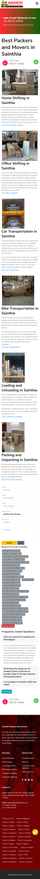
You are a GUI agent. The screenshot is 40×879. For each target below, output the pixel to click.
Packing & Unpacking (9, 777)
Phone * (4, 503)
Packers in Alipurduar (25, 840)
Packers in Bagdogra (23, 819)
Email (3, 495)
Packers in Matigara (9, 840)
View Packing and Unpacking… (12, 480)
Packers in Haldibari (24, 837)
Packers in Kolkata (9, 822)
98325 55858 (16, 63)
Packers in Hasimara (25, 858)
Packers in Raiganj (8, 826)
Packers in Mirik (23, 855)
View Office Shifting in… (10, 193)
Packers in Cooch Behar (10, 847)
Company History (28, 758)
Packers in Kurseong (25, 862)
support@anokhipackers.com (17, 803)
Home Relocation (8, 758)
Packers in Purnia (8, 819)
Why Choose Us (28, 772)
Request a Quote (8, 626)
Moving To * (5, 519)
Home (5, 25)
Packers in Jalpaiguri (23, 826)
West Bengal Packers (17, 25)
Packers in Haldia (23, 829)
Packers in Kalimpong (9, 858)
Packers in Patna (23, 851)
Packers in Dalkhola (9, 829)
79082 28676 (11, 808)
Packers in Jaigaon (22, 844)
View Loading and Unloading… (12, 417)
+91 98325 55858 (13, 21)
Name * (4, 487)
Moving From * (6, 511)
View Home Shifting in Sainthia (12, 125)
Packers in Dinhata (25, 833)
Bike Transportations (9, 769)
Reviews (25, 762)
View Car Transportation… (11, 270)
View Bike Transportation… (11, 347)
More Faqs (7, 691)
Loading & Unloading (9, 773)
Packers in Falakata (9, 837)
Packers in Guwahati (9, 851)
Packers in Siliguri (8, 844)
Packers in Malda (22, 822)
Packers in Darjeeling (9, 833)
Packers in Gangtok (27, 847)
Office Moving (7, 762)
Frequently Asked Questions (28, 767)
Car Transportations (9, 766)
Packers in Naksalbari (10, 862)
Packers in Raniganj (9, 855)
